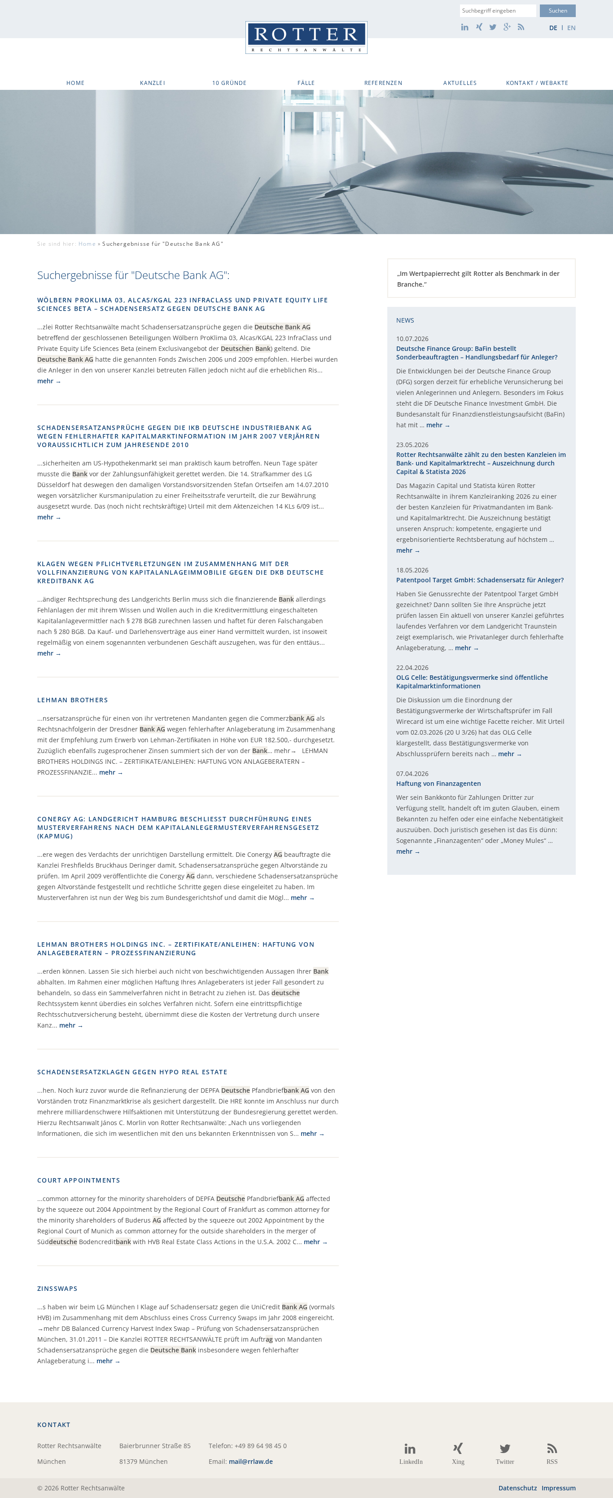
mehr (45, 381)
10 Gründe (229, 83)
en (571, 27)
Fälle (306, 83)
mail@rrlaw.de (251, 1461)
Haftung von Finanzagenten (438, 783)
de (553, 27)
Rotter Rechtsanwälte (306, 37)
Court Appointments (78, 1180)
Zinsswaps (57, 1288)
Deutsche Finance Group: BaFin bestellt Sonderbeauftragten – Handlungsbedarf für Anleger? (476, 352)
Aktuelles (460, 83)
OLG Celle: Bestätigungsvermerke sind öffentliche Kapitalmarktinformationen (472, 681)
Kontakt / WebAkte (537, 83)
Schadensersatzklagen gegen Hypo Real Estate (132, 1072)
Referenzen (383, 83)
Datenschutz (518, 1488)
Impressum (559, 1488)
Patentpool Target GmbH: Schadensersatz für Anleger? (480, 580)
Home (75, 83)
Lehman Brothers (72, 700)
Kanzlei (152, 83)
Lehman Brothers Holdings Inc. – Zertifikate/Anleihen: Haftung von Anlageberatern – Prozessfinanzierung (176, 948)
